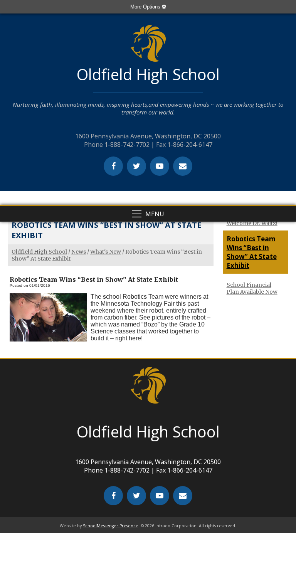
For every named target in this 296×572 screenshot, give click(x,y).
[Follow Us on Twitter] (136, 166)
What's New (105, 251)
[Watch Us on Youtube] (159, 166)
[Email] (182, 166)
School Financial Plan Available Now (252, 288)
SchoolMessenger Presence (110, 525)
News (78, 251)
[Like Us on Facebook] (113, 166)
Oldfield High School (39, 251)
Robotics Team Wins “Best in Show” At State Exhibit (252, 252)
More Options (146, 7)
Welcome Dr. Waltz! (252, 223)
